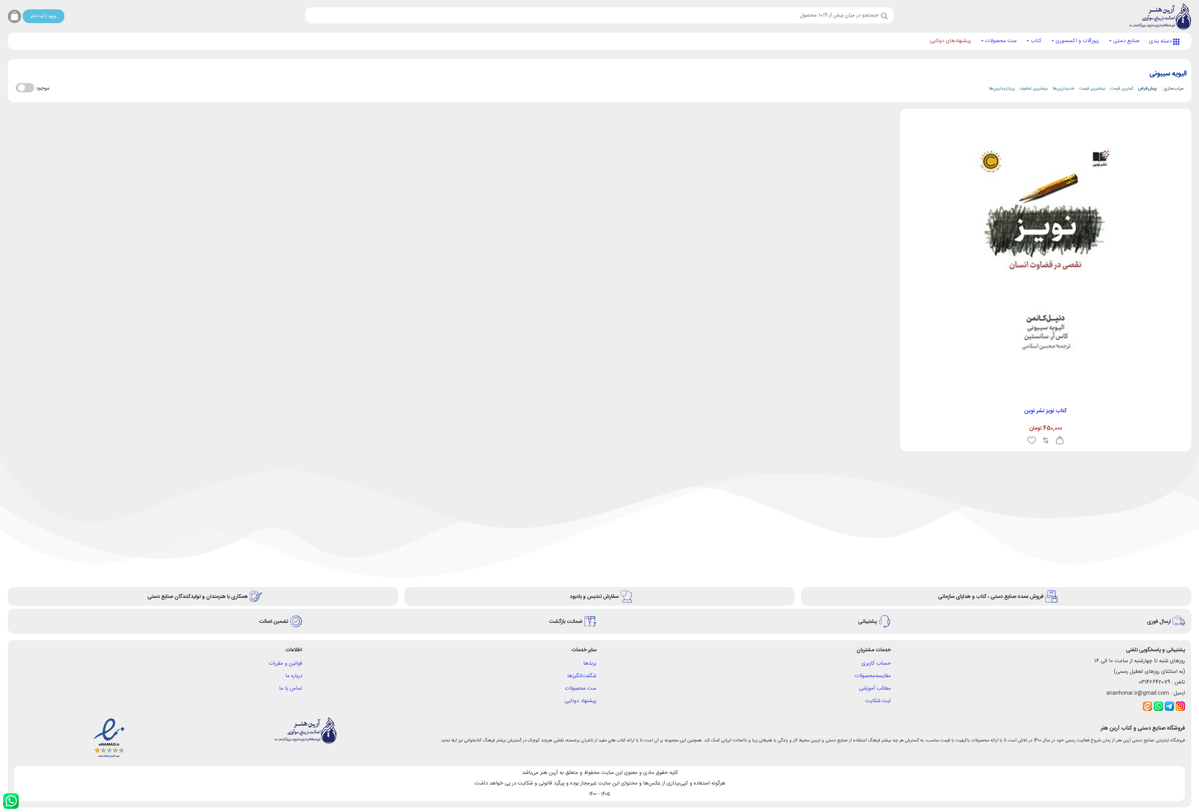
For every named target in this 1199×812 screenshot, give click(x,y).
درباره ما (293, 676)
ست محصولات (1000, 41)
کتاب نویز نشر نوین (1045, 411)
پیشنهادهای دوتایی (950, 41)
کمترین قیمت (1121, 88)
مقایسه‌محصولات (873, 676)
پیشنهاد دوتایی (580, 701)
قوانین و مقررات (285, 663)
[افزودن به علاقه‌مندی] (1031, 440)
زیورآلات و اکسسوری (1076, 41)
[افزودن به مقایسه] (1045, 440)
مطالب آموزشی (875, 688)
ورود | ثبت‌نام (43, 16)
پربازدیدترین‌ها (1002, 88)
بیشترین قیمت (1092, 88)
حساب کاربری (876, 663)
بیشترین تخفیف (1033, 88)
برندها (589, 663)
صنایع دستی (1126, 41)
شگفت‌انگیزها (581, 676)
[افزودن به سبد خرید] (1059, 440)
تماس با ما (290, 688)
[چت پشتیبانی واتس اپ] (11, 801)
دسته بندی (1161, 41)
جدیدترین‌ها (1063, 88)
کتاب (1035, 41)
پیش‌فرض (1147, 88)
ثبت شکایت (878, 701)
